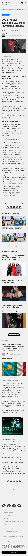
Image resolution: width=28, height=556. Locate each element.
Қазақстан (9, 358)
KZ (22, 3)
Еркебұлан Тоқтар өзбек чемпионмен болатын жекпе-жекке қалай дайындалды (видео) (12, 308)
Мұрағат (6, 518)
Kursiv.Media (14, 396)
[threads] (14, 505)
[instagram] (4, 505)
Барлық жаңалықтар (8, 9)
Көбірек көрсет (14, 334)
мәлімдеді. (12, 72)
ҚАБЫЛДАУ (14, 552)
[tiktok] (9, 505)
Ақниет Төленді (10, 353)
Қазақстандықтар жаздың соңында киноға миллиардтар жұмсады (13, 282)
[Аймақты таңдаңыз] (19, 3)
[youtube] (19, 505)
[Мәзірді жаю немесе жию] (25, 3)
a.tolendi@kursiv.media (11, 355)
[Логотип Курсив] (6, 2)
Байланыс (6, 524)
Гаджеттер (20, 9)
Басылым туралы (8, 512)
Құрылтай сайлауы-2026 (10, 531)
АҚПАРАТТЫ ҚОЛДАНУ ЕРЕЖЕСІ (11, 528)
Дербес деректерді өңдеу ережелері (13, 521)
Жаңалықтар (6, 340)
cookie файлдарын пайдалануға (17, 547)
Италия (4, 358)
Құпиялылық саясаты (10, 515)
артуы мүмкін (6, 172)
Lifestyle (5, 4)
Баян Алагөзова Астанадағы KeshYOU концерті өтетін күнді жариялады (13, 257)
